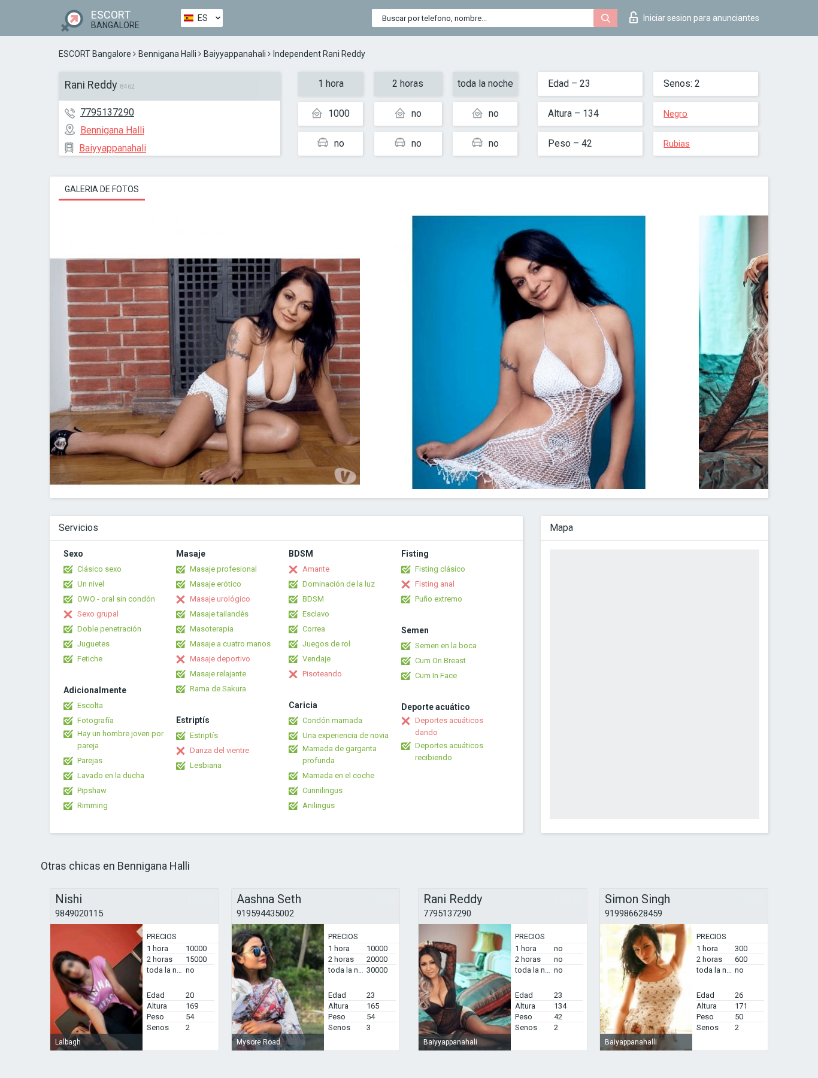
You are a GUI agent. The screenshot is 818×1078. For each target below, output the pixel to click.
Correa (313, 628)
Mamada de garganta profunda (339, 754)
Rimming (92, 805)
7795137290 (107, 112)
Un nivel (90, 583)
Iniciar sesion (701, 18)
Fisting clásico (440, 568)
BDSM (313, 598)
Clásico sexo (99, 568)
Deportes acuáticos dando (449, 726)
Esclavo (315, 613)
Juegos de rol (326, 643)
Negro (675, 113)
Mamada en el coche (338, 775)
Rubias (677, 143)
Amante (315, 568)
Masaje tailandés (219, 613)
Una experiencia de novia (345, 735)
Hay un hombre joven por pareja (120, 739)
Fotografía (95, 720)
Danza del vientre (219, 750)
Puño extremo (438, 598)
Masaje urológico (220, 598)
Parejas (89, 760)
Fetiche (89, 658)
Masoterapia (212, 628)
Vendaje (316, 658)
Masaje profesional (223, 568)
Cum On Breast (440, 660)
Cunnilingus (322, 790)
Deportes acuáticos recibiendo (449, 751)
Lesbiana (206, 765)
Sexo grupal (98, 613)
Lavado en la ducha (110, 775)
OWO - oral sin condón (116, 598)
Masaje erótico (215, 583)
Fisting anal (435, 583)
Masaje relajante (218, 673)
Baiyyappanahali (235, 54)
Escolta (90, 705)
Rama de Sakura (218, 688)
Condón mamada (332, 720)
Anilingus (318, 805)
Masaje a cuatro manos (230, 643)
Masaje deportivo (220, 658)
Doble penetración (109, 628)
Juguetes (93, 643)
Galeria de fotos (102, 189)
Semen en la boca (446, 645)
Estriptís (204, 735)
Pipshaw (92, 790)
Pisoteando (322, 673)
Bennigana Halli (167, 54)
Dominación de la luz (338, 583)
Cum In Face (436, 675)
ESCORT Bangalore (95, 54)
